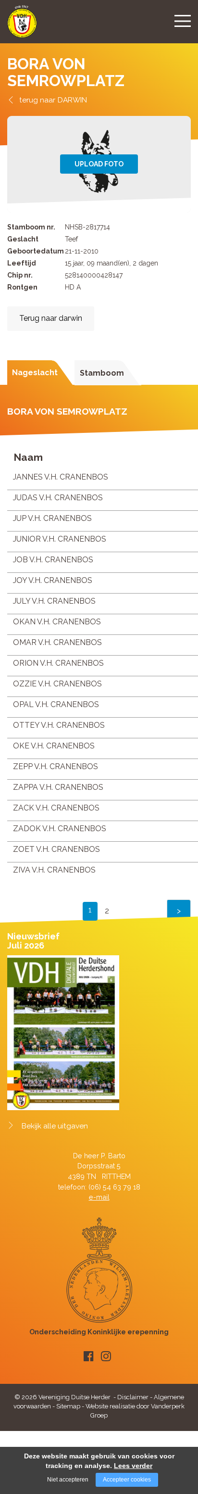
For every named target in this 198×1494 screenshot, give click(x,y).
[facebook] (89, 1356)
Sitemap (68, 1406)
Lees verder (133, 1465)
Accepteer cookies (127, 1479)
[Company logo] (22, 25)
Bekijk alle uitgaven (55, 1126)
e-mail (99, 1197)
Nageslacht (35, 372)
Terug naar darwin (50, 318)
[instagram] (106, 1356)
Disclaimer (132, 1397)
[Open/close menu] (182, 20)
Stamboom (102, 373)
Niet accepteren (67, 1479)
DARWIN (72, 99)
